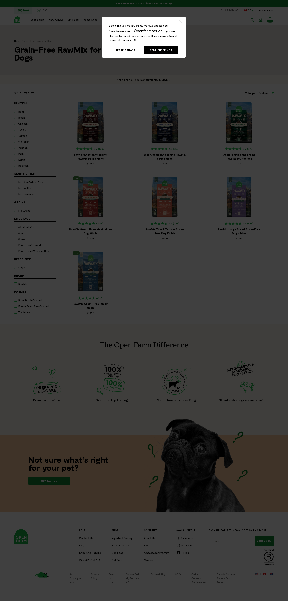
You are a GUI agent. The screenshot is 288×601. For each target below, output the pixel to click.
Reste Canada (126, 50)
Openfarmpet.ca (148, 31)
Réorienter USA (161, 50)
